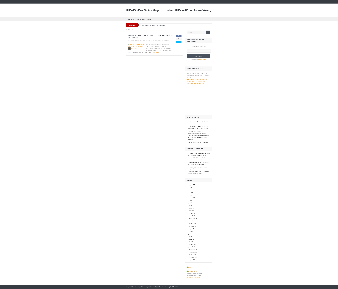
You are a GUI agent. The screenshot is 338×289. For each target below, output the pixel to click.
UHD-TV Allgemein (156, 40)
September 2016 (193, 190)
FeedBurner (202, 59)
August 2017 (192, 185)
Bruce (190, 158)
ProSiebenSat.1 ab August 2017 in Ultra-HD (153, 25)
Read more (156, 52)
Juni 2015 (191, 203)
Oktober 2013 (192, 254)
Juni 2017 (191, 187)
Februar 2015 (192, 213)
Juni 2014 (191, 234)
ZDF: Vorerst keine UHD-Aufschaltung (198, 142)
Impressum (130, 1)
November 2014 (193, 221)
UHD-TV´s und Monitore (144, 19)
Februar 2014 (192, 244)
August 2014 (192, 229)
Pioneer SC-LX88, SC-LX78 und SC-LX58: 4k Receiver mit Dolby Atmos (150, 36)
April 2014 (191, 239)
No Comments (165, 40)
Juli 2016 (191, 192)
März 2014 (191, 242)
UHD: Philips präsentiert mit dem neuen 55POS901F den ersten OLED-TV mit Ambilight (198, 137)
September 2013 (193, 257)
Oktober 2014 (192, 223)
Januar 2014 (192, 247)
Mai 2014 (191, 236)
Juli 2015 (191, 200)
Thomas (191, 153)
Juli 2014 (191, 231)
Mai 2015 (191, 205)
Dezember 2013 (193, 249)
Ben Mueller (136, 40)
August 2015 (192, 198)
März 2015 (191, 210)
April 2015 (191, 208)
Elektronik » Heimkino (193, 277)
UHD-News (130, 19)
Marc (190, 171)
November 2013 (193, 252)
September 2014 (193, 226)
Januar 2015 (192, 216)
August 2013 (192, 260)
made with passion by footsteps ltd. (167, 287)
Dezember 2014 (193, 218)
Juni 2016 (191, 195)
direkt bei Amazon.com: (197, 83)
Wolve (190, 167)
